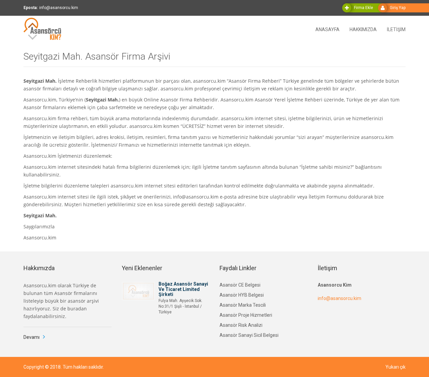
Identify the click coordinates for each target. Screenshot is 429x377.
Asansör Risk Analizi (241, 325)
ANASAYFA (327, 29)
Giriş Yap (398, 7)
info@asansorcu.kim (339, 298)
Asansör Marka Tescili (243, 305)
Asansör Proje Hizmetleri (246, 315)
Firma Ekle (363, 7)
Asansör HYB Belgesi (242, 295)
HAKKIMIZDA (363, 29)
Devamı (31, 337)
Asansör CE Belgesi (240, 285)
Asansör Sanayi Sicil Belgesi (249, 335)
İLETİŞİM (396, 29)
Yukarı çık (395, 367)
